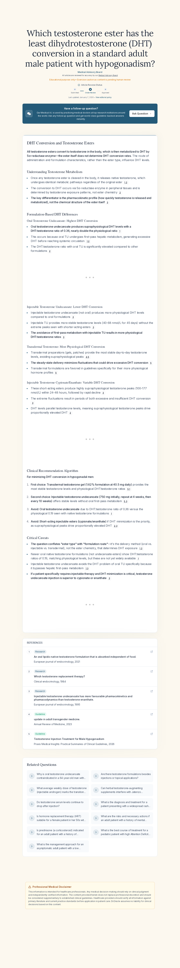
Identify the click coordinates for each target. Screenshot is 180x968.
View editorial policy (104, 97)
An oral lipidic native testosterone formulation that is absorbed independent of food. (85, 656)
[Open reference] (151, 651)
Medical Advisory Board (90, 72)
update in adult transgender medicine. (57, 719)
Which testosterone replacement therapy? (59, 676)
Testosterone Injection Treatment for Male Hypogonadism (69, 738)
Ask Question (140, 113)
